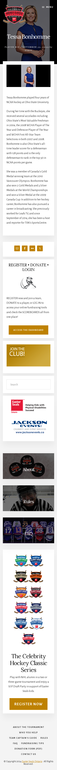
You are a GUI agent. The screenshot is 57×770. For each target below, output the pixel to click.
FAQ (28, 534)
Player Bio (12, 47)
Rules (28, 501)
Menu (49, 7)
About (28, 469)
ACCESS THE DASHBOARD (28, 330)
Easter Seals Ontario (32, 761)
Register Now (28, 704)
